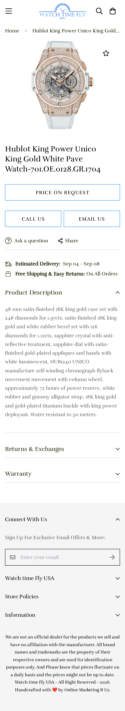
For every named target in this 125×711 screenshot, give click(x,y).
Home (12, 31)
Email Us (92, 219)
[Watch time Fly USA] (62, 11)
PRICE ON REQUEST (62, 193)
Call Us (33, 219)
